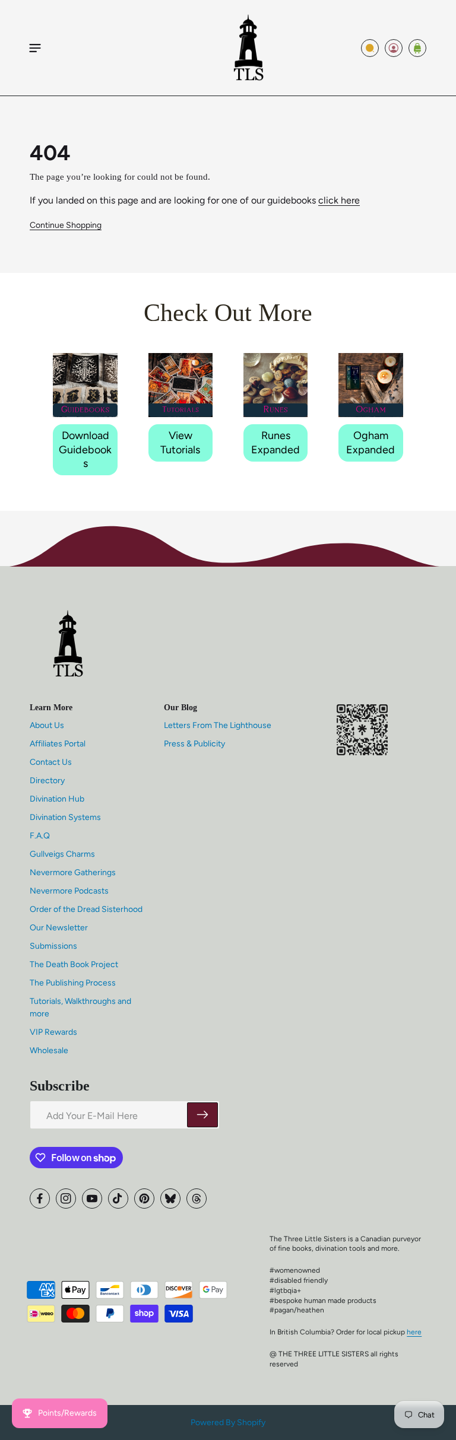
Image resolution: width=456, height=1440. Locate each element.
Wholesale (49, 1050)
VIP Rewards (53, 1032)
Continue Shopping (66, 225)
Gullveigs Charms (62, 854)
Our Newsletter (59, 928)
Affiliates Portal (58, 744)
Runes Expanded (275, 442)
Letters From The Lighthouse (217, 725)
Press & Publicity (194, 744)
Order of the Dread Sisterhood (86, 909)
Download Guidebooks (85, 449)
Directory (47, 780)
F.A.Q (40, 836)
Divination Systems (65, 817)
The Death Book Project (74, 964)
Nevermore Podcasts (69, 891)
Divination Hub (57, 799)
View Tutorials (180, 442)
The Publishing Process (73, 983)
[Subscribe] (202, 1114)
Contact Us (51, 762)
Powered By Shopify (228, 1422)
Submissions (53, 946)
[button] (35, 48)
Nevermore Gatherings (73, 872)
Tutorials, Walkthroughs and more (80, 1007)
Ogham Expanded (370, 442)
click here (339, 200)
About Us (47, 725)
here (414, 1332)
